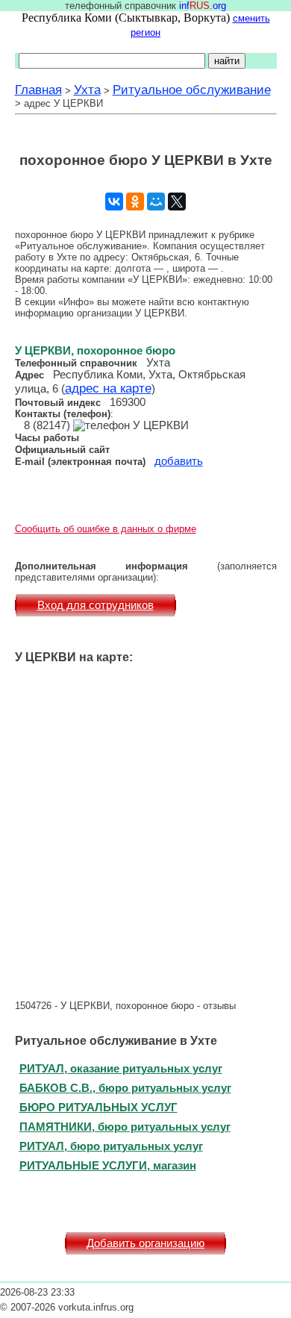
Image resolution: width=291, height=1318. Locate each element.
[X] (177, 201)
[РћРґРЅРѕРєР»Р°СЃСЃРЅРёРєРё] (135, 201)
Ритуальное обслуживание (192, 89)
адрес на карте (108, 388)
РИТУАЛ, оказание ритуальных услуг (120, 1068)
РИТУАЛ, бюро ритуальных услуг (111, 1146)
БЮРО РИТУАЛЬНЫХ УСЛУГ (98, 1107)
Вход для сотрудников (95, 605)
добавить (178, 461)
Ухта (87, 89)
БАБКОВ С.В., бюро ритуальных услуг (125, 1087)
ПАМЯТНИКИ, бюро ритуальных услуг (125, 1126)
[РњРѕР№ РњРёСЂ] (156, 201)
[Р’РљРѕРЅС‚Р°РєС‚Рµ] (114, 201)
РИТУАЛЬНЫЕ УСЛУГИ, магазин (107, 1165)
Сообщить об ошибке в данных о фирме (105, 528)
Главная (38, 89)
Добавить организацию (145, 1243)
